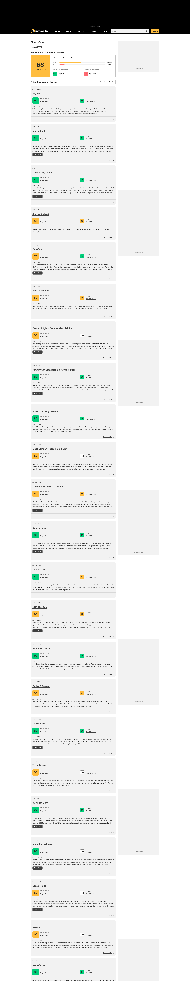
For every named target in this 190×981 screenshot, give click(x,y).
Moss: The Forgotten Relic (46, 411)
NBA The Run (39, 607)
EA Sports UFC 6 (41, 648)
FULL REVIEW (107, 119)
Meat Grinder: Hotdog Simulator (49, 448)
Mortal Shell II (39, 131)
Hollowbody (38, 723)
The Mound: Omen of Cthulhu (48, 486)
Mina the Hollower (42, 844)
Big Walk (37, 93)
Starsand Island (40, 214)
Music (94, 31)
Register (155, 31)
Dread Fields (39, 885)
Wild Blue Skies (40, 290)
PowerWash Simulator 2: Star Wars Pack (53, 369)
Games (57, 31)
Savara (36, 927)
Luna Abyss (38, 965)
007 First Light (40, 802)
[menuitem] (57, 31)
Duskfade (37, 249)
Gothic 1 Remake (41, 686)
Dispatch (61, 74)
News (105, 31)
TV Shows (81, 31)
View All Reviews (91, 101)
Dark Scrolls (38, 569)
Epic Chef (92, 74)
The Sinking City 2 (42, 172)
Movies (69, 31)
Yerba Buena (39, 765)
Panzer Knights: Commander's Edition (52, 328)
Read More (37, 155)
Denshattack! (39, 528)
